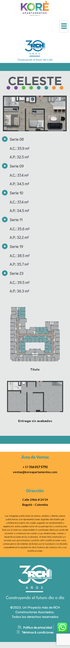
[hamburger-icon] (63, 26)
